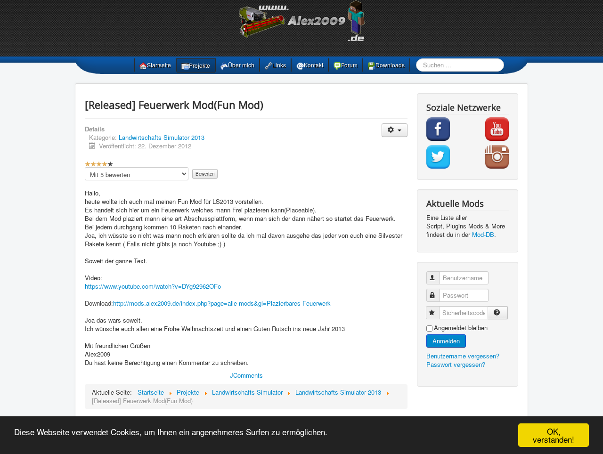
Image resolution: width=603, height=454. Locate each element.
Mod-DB (483, 234)
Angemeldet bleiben (461, 328)
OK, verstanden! (553, 435)
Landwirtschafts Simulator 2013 (161, 137)
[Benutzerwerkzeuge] (394, 130)
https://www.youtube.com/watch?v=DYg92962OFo (153, 286)
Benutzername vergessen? (462, 355)
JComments (246, 375)
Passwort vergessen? (455, 364)
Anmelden (446, 340)
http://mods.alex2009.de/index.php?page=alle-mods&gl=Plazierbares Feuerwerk (222, 303)
